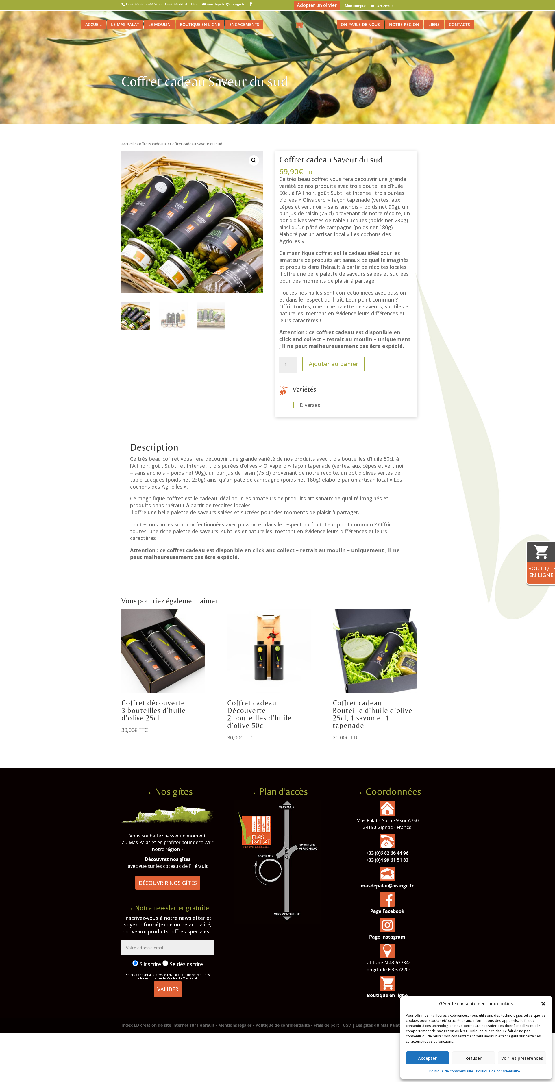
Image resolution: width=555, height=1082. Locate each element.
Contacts (459, 25)
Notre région (404, 25)
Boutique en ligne (200, 25)
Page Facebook (387, 911)
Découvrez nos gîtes (167, 859)
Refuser (473, 1058)
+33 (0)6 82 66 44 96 (387, 853)
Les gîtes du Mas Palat (378, 1025)
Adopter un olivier (317, 5)
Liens (434, 25)
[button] (543, 1004)
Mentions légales (235, 1025)
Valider (167, 989)
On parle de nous (360, 25)
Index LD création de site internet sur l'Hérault (167, 1025)
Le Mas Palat (125, 25)
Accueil (93, 25)
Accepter (427, 1058)
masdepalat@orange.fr (387, 886)
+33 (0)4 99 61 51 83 (387, 860)
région (172, 849)
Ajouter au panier (333, 364)
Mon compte (355, 6)
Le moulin (159, 25)
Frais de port (326, 1025)
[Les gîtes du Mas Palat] (167, 821)
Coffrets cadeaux (152, 143)
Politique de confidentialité (451, 1071)
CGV (347, 1025)
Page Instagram (387, 937)
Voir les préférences (522, 1058)
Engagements (244, 25)
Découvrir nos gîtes (168, 882)
